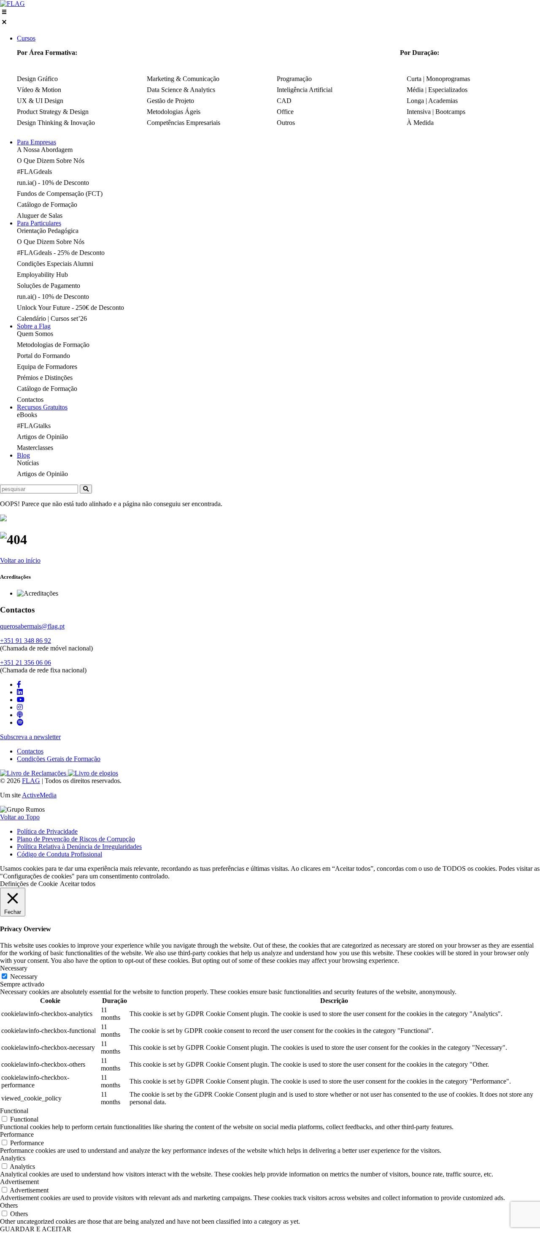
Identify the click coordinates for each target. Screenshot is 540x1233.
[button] (270, 18)
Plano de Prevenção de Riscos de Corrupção (76, 839)
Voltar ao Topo (20, 817)
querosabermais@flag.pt (32, 626)
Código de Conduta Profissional (59, 854)
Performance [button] (17, 1134)
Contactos (30, 751)
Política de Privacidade (47, 831)
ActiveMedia (39, 795)
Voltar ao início (20, 560)
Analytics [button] (12, 1158)
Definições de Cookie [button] (29, 883)
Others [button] (9, 1205)
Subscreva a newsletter (30, 736)
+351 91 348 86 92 (25, 640)
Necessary (24, 976)
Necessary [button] (13, 968)
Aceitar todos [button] (77, 883)
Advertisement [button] (19, 1181)
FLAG (31, 780)
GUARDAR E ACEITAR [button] (35, 1229)
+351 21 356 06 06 (25, 662)
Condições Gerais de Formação (58, 758)
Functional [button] (14, 1110)
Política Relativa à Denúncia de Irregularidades (79, 846)
